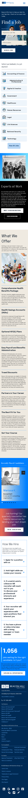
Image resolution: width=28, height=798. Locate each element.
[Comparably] (9, 792)
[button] (14, 146)
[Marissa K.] (14, 476)
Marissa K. (9, 490)
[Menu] (24, 3)
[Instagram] (18, 789)
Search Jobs (8, 50)
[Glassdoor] (14, 792)
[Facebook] (22, 789)
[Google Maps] (8, 789)
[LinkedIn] (4, 789)
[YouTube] (13, 789)
